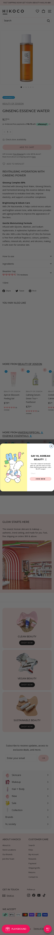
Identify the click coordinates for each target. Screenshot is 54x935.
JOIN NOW (41, 479)
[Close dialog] (51, 446)
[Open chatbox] (48, 929)
